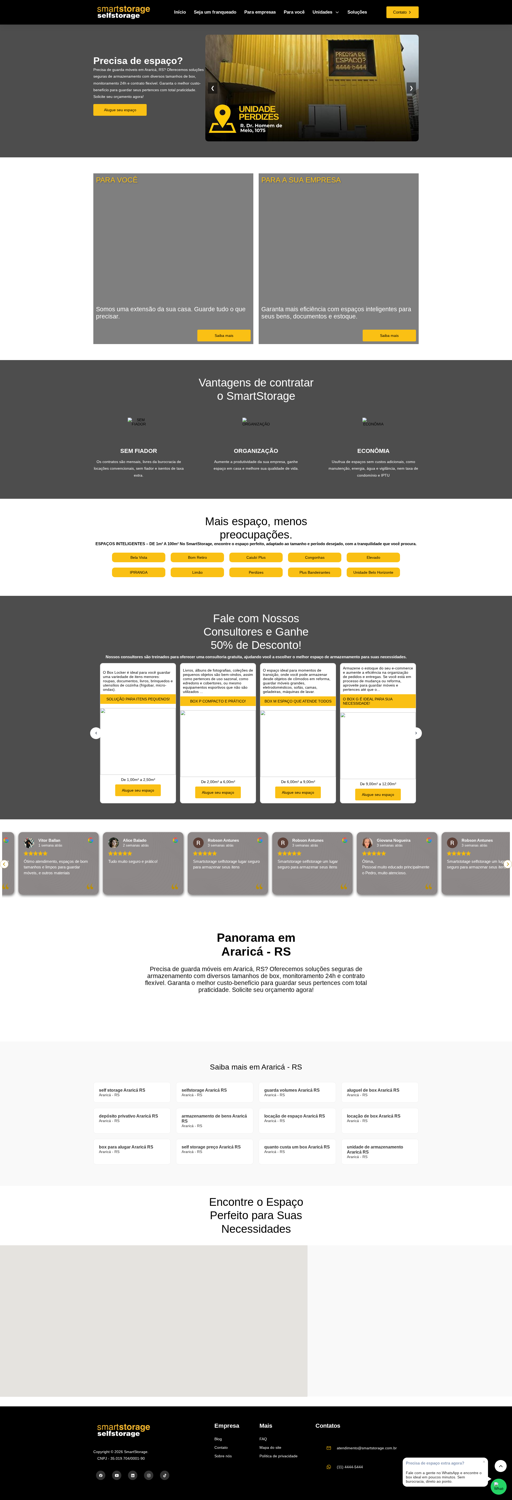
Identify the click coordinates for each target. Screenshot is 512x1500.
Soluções (357, 12)
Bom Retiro (197, 557)
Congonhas (315, 557)
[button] (508, 864)
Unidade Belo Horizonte (373, 572)
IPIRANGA (138, 572)
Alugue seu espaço (120, 110)
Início (180, 12)
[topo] (501, 1466)
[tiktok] (164, 1475)
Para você (294, 12)
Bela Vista (138, 557)
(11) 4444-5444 (350, 1467)
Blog (218, 1439)
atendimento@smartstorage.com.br (367, 1448)
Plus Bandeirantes (314, 572)
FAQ (263, 1439)
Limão (197, 572)
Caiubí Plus (256, 557)
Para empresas (260, 12)
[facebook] (100, 1475)
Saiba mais (224, 335)
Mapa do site (270, 1447)
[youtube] (116, 1475)
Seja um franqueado (215, 12)
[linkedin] (132, 1475)
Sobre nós (223, 1456)
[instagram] (148, 1475)
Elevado (373, 557)
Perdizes (256, 572)
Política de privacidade (278, 1456)
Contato (221, 1447)
